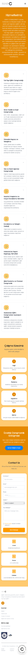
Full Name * (6, 476)
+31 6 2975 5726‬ (14, 563)
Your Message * (7, 507)
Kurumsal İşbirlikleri (5, 626)
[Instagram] (2, 603)
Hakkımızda (4, 613)
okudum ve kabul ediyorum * (12, 524)
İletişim (3, 611)
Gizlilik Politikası (3, 649)
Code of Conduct (5, 616)
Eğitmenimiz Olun (5, 628)
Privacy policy (8, 523)
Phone (4, 492)
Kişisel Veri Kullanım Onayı (7, 618)
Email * (5, 484)
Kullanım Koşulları (12, 649)
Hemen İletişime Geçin (14, 448)
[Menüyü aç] (25, 3)
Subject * (5, 500)
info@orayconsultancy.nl (14, 548)
